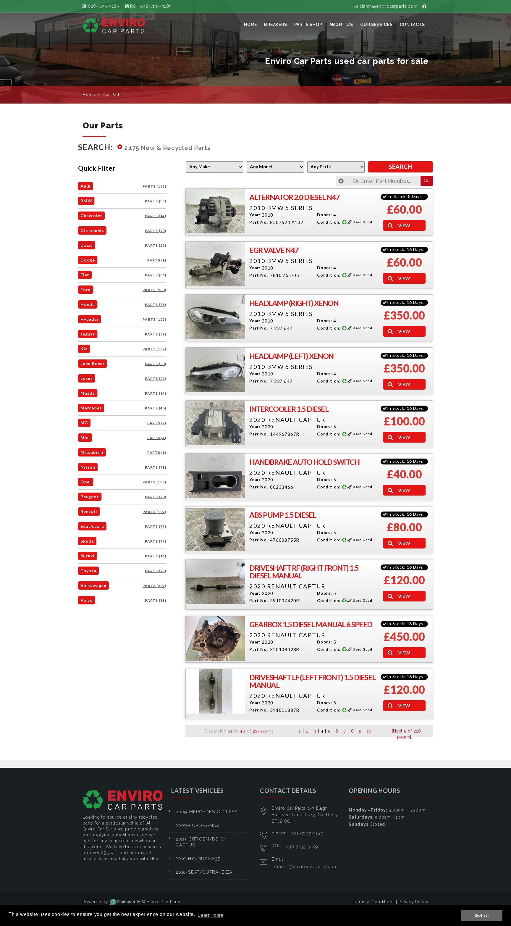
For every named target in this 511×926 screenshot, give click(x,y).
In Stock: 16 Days (405, 249)
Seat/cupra (92, 526)
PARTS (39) (155, 334)
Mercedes (91, 407)
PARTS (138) (154, 482)
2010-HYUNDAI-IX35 (198, 858)
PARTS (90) (155, 231)
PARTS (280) (154, 290)
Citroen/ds (92, 230)
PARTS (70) (155, 497)
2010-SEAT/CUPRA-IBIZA (204, 872)
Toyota (88, 570)
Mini (85, 437)
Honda (87, 304)
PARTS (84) (155, 393)
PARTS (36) (155, 275)
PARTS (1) (156, 260)
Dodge (87, 259)
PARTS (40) (155, 408)
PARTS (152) (154, 349)
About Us (341, 24)
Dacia (86, 245)
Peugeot (89, 496)
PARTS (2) (156, 423)
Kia (84, 348)
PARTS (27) (155, 378)
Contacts (412, 24)
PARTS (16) (155, 556)
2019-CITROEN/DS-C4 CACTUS (201, 842)
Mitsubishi (92, 452)
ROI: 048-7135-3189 (150, 6)
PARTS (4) (156, 438)
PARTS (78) (155, 571)
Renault (89, 511)
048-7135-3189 (302, 846)
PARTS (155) (154, 319)
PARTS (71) (155, 467)
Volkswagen (93, 585)
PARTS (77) (155, 526)
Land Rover (92, 363)
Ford (85, 289)
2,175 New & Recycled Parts (167, 147)
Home (250, 24)
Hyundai (89, 319)
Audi (85, 185)
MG (84, 422)
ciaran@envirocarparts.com (388, 6)
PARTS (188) (154, 186)
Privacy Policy (413, 901)
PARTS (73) (155, 304)
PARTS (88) (155, 201)
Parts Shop (308, 24)
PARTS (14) (155, 216)
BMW (86, 200)
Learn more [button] (211, 915)
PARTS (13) (155, 600)
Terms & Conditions (373, 901)
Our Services (376, 24)
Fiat (84, 274)
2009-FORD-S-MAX (197, 825)
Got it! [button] (482, 915)
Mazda (87, 393)
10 (369, 731)
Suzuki (87, 555)
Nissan (87, 467)
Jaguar (87, 333)
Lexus (86, 378)
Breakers (275, 24)
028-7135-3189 (102, 6)
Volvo (86, 600)
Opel (85, 481)
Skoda (87, 540)
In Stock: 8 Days (405, 196)
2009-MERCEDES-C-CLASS (206, 811)
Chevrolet (91, 215)
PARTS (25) (155, 245)
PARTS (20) (155, 364)
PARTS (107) (154, 512)
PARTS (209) (154, 586)
